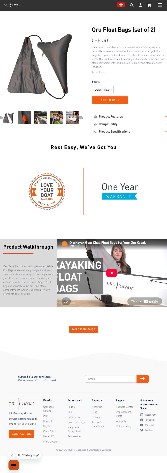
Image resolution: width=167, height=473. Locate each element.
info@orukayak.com (20, 413)
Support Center (124, 406)
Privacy (96, 417)
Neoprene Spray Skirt (74, 429)
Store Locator (51, 441)
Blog (94, 411)
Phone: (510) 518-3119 (22, 424)
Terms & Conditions (98, 424)
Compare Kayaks (48, 408)
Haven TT (48, 436)
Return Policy (123, 426)
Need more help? (83, 329)
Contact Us (21, 433)
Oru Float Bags (76, 422)
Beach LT (48, 421)
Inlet (45, 415)
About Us (97, 406)
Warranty (121, 421)
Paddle (72, 406)
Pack (70, 411)
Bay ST (47, 426)
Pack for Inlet (75, 417)
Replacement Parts (123, 413)
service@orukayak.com (23, 418)
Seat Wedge (74, 436)
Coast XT (48, 431)
